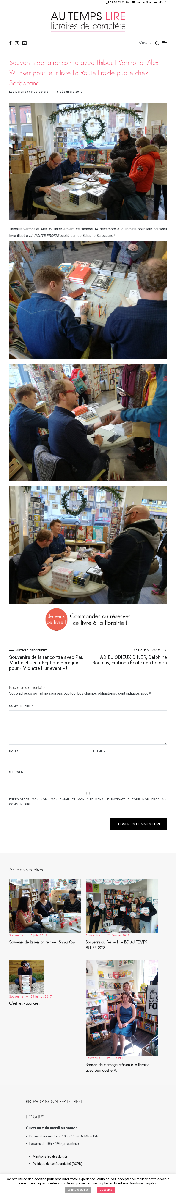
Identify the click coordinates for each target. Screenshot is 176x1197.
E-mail (99, 751)
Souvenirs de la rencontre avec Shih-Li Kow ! (43, 942)
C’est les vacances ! (24, 1003)
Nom (13, 751)
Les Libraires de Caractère (28, 91)
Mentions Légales (143, 1183)
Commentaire (21, 705)
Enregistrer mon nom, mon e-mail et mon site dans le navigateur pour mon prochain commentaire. (88, 802)
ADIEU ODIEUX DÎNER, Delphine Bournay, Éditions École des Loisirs (129, 657)
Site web (16, 772)
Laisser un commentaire (138, 824)
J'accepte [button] (106, 1189)
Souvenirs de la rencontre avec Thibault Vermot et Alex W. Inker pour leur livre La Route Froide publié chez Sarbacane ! (83, 72)
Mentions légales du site (50, 1156)
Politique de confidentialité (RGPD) (57, 1164)
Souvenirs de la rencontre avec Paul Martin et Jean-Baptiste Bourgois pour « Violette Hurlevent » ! (47, 660)
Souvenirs (16, 935)
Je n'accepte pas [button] (77, 1189)
